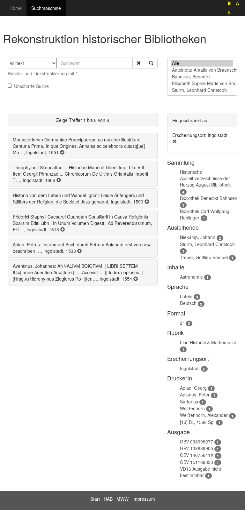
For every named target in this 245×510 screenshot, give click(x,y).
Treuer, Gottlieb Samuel (204, 257)
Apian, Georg (193, 388)
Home (16, 8)
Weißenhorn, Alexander (204, 415)
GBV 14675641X (196, 455)
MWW (122, 499)
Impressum (143, 499)
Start (95, 499)
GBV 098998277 (196, 441)
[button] (138, 63)
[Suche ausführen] (151, 63)
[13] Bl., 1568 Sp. (197, 422)
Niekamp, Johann (197, 237)
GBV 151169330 (196, 462)
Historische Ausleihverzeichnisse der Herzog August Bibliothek (205, 178)
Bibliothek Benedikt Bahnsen (208, 198)
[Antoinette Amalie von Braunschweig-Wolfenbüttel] (202, 70)
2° (182, 323)
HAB (108, 499)
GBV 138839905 (196, 448)
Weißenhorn (192, 408)
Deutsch (188, 303)
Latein (186, 296)
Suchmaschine (46, 8)
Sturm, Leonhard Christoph (207, 244)
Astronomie (191, 277)
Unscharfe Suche (31, 86)
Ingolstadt (190, 368)
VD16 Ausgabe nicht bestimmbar (200, 472)
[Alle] (202, 63)
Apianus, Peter (195, 394)
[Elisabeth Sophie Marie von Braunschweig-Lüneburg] (202, 83)
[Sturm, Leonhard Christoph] (202, 90)
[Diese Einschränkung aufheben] (174, 141)
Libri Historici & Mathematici (208, 342)
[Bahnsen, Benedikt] (202, 76)
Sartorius (189, 401)
